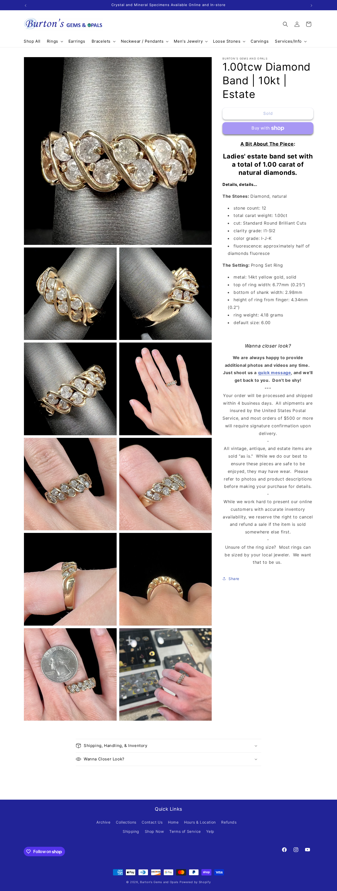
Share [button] (234, 578)
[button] (54, 41)
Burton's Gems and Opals (159, 882)
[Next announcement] (311, 5)
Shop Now (154, 831)
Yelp (210, 831)
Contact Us (152, 822)
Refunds (228, 822)
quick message (274, 372)
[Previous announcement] (25, 5)
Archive (103, 822)
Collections (126, 822)
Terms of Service (185, 831)
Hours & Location (200, 822)
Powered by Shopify (195, 882)
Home (173, 822)
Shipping (131, 831)
